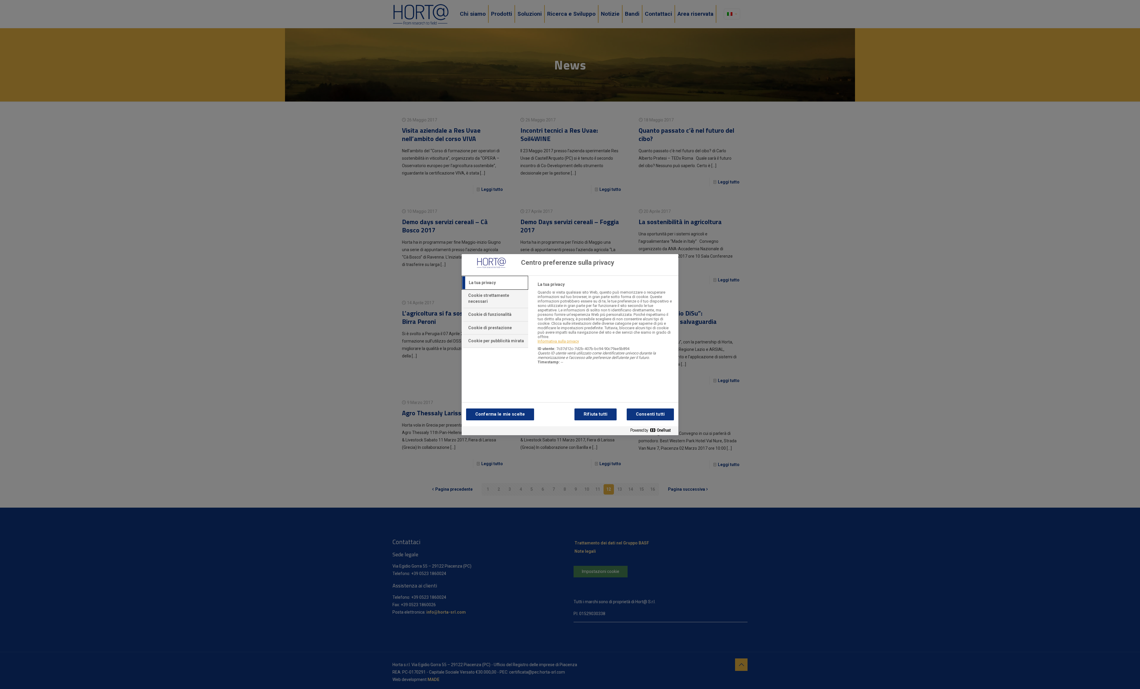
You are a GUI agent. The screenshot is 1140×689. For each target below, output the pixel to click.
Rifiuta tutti (595, 414)
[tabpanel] (605, 326)
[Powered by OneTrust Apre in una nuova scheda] (652, 431)
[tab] (495, 282)
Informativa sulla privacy (558, 341)
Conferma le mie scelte (500, 414)
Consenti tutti (650, 414)
